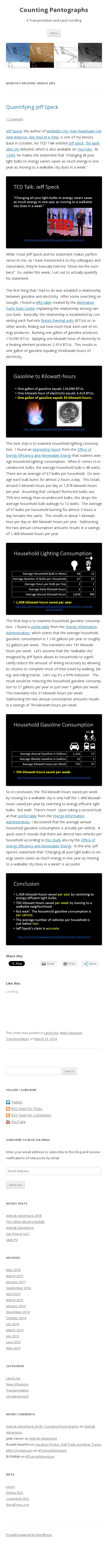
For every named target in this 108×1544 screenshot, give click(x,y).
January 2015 (16, 1306)
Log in (10, 1486)
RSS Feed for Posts (26, 1108)
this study (53, 840)
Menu (54, 33)
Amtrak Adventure (20, 1227)
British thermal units (57, 320)
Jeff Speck (14, 131)
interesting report (47, 449)
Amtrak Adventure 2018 (23, 1215)
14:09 (10, 155)
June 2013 (13, 1342)
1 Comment (14, 119)
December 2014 (18, 1312)
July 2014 (12, 1324)
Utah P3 (12, 1239)
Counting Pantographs (54, 10)
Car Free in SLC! (17, 1233)
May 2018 (13, 1270)
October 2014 (16, 1318)
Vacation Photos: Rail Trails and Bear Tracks (68, 1444)
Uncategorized (17, 1396)
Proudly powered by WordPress (29, 1535)
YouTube (84, 149)
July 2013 (12, 1336)
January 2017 (16, 1282)
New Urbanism (71, 1033)
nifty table (43, 302)
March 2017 (14, 1276)
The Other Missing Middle (25, 1221)
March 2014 (14, 1330)
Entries (14, 1492)
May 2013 (13, 1348)
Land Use (51, 1033)
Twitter (17, 1102)
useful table (40, 626)
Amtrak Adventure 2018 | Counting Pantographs (42, 1426)
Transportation (17, 1039)
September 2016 (18, 1288)
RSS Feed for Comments (31, 1115)
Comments (17, 1498)
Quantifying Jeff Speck (32, 107)
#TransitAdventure (52, 1450)
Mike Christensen (19, 1450)
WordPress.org (17, 1504)
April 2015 (13, 1294)
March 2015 (14, 1300)
